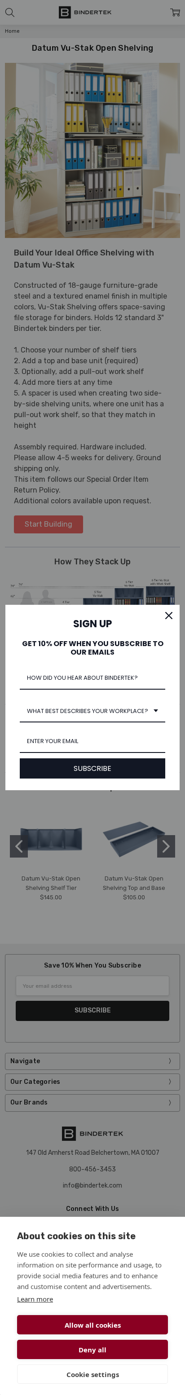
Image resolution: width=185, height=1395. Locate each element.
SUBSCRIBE (92, 768)
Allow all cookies (93, 1324)
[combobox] (92, 711)
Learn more (35, 1298)
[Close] (169, 615)
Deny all (92, 1349)
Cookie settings (92, 1374)
